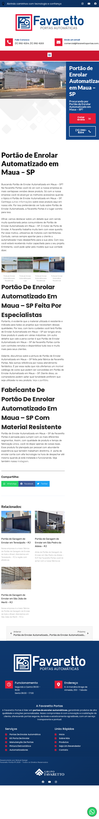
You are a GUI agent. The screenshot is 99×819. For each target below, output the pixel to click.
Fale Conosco (22, 39)
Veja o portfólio (40, 380)
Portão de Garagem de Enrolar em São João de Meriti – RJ (13, 599)
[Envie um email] (58, 42)
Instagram (23, 461)
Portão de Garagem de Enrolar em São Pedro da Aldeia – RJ (48, 542)
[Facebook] (95, 3)
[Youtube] (89, 3)
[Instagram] (82, 3)
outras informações (21, 201)
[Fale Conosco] (9, 42)
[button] (49, 55)
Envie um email (72, 39)
